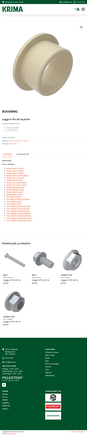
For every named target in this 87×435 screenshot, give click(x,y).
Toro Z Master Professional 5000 (18, 213)
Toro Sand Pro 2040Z (14, 201)
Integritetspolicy (80, 431)
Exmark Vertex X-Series (14, 194)
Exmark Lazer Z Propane (15, 170)
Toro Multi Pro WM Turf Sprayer (18, 199)
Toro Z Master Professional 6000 (18, 215)
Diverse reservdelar (15, 141)
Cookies (73, 431)
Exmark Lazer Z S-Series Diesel (17, 175)
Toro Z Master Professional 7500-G (19, 220)
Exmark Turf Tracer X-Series (16, 185)
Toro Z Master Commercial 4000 (18, 206)
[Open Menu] (83, 9)
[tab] (7, 154)
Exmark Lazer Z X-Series (15, 177)
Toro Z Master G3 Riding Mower (17, 211)
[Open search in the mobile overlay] (76, 9)
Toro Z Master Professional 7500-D (19, 218)
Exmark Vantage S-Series (15, 187)
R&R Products (13, 144)
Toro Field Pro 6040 (13, 196)
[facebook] (4, 385)
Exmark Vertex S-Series (14, 192)
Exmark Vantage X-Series (15, 189)
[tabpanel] (43, 191)
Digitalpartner (12, 433)
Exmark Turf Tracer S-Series (16, 182)
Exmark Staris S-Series (14, 180)
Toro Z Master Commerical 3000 (18, 208)
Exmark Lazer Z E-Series (15, 168)
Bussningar (24, 141)
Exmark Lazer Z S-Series (15, 173)
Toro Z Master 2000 (13, 203)
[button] (81, 27)
